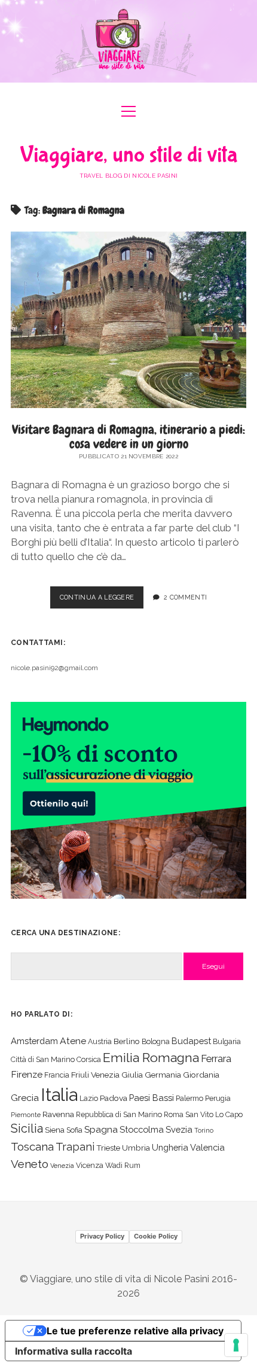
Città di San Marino (43, 1059)
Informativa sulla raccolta (73, 1351)
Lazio (88, 1098)
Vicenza (89, 1165)
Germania (163, 1074)
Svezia (179, 1129)
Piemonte (26, 1114)
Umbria (136, 1147)
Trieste (108, 1147)
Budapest (191, 1041)
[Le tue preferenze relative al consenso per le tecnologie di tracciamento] (236, 1345)
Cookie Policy (156, 1236)
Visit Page (128, 41)
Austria (100, 1041)
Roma (173, 1114)
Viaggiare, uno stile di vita (129, 155)
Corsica (89, 1059)
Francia (56, 1074)
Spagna (101, 1129)
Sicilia (27, 1128)
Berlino (127, 1041)
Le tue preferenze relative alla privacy (135, 1331)
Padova (113, 1098)
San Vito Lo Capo (214, 1114)
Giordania (201, 1074)
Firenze (26, 1074)
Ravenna (58, 1114)
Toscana (32, 1146)
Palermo (189, 1098)
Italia (59, 1094)
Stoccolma (142, 1129)
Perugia (218, 1098)
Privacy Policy (102, 1236)
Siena (55, 1129)
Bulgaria (227, 1041)
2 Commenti (185, 597)
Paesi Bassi (151, 1098)
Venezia (62, 1165)
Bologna (156, 1041)
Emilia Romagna (151, 1057)
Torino (203, 1130)
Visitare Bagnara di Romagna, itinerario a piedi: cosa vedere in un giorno (128, 436)
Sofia (74, 1129)
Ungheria (170, 1147)
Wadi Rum (122, 1165)
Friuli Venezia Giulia (107, 1074)
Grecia (25, 1097)
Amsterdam (34, 1041)
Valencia (207, 1147)
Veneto (29, 1163)
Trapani (75, 1146)
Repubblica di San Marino (119, 1114)
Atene (73, 1040)
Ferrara (216, 1058)
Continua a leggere (102, 601)
